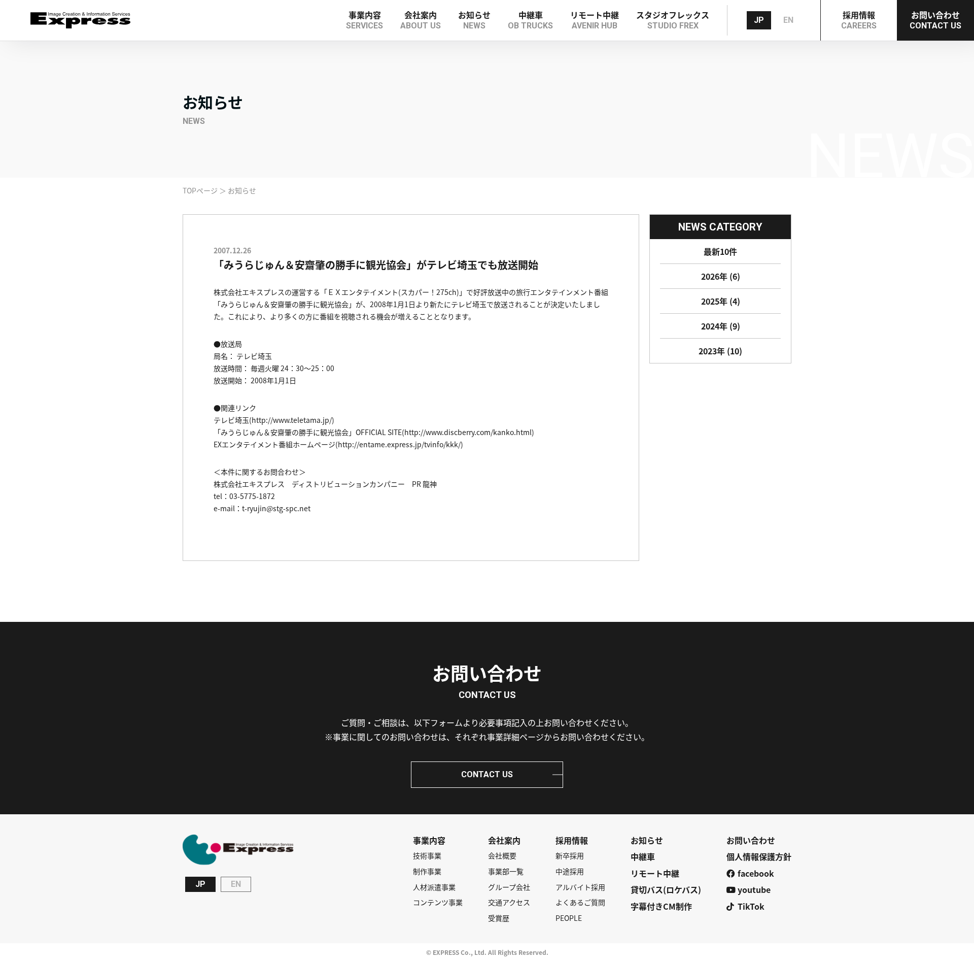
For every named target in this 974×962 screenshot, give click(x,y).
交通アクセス (509, 902)
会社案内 (504, 840)
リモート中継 (655, 873)
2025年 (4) (720, 301)
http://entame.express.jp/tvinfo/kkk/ (399, 444)
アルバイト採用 (580, 887)
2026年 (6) (720, 276)
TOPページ (200, 190)
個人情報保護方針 (758, 856)
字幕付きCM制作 (661, 906)
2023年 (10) (720, 351)
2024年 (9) (720, 326)
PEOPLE (568, 918)
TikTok (751, 906)
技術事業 (427, 855)
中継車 (643, 856)
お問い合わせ (750, 840)
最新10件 (720, 251)
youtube (754, 889)
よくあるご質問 (580, 902)
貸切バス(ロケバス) (666, 889)
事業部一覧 (506, 871)
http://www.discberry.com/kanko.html (468, 432)
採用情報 (571, 840)
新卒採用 (569, 855)
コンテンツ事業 (438, 902)
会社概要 (502, 855)
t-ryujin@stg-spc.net (276, 508)
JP (759, 20)
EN (788, 20)
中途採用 (569, 871)
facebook (756, 873)
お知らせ (647, 840)
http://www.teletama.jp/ (292, 420)
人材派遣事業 (434, 887)
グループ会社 (509, 887)
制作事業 (427, 871)
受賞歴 (498, 918)
